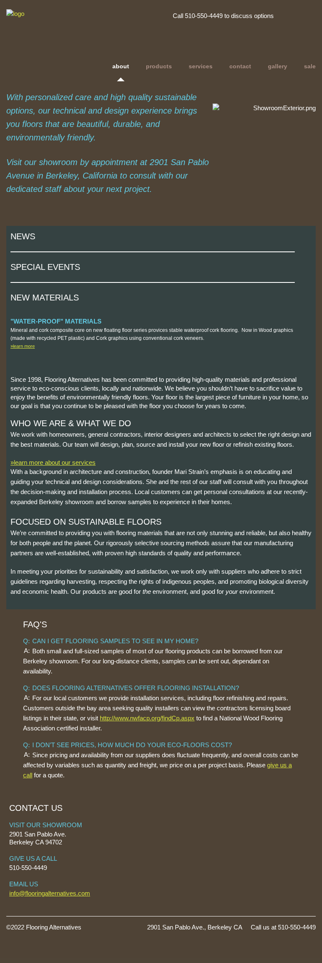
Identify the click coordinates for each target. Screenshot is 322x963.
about (120, 66)
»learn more (22, 346)
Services (201, 66)
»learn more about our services (53, 462)
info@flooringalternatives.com (49, 893)
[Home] (66, 24)
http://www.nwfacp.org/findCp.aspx (147, 718)
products (159, 66)
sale (310, 66)
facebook (306, 15)
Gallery (277, 66)
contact (240, 66)
